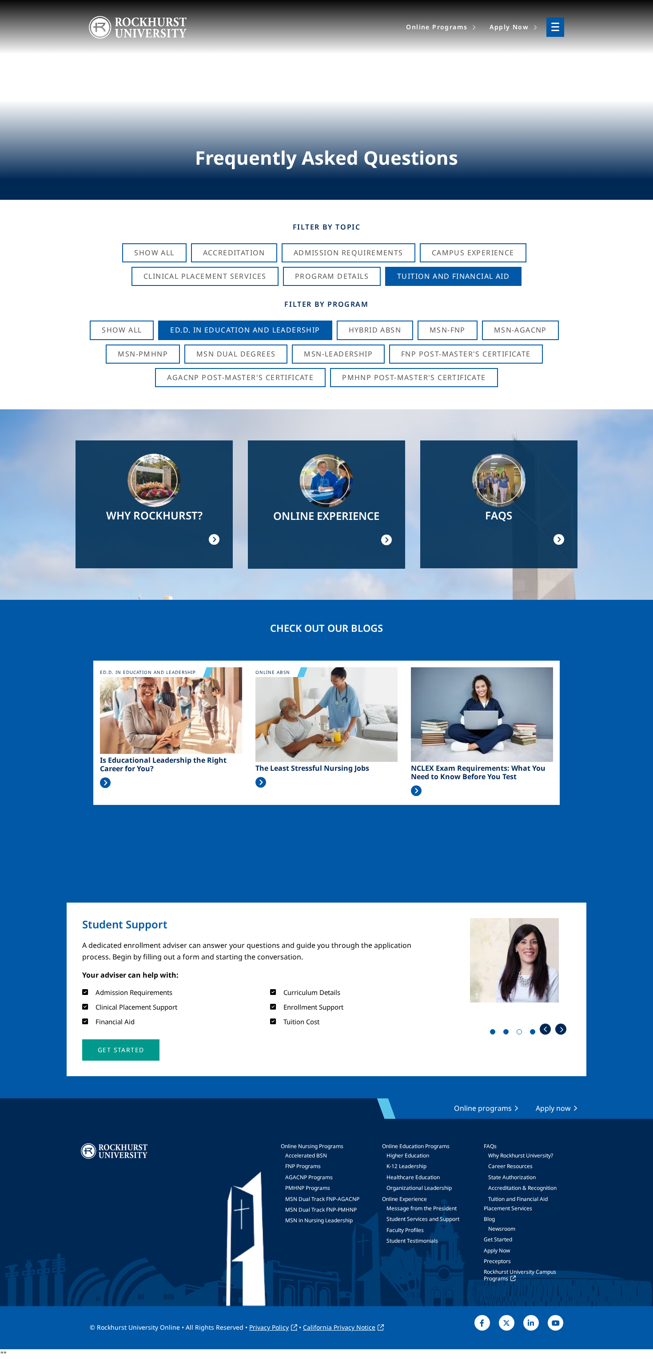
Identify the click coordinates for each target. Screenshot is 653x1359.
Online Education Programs (416, 1146)
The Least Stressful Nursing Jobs (312, 768)
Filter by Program (326, 304)
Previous (545, 1029)
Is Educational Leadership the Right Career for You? (163, 764)
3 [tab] (521, 1033)
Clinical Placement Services (205, 276)
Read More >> (105, 782)
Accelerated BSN (306, 1155)
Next (560, 1029)
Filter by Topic (327, 227)
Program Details (332, 276)
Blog (489, 1219)
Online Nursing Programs (312, 1146)
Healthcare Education (413, 1177)
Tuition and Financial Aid (518, 1199)
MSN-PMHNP (143, 354)
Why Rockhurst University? (520, 1155)
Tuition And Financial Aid (453, 276)
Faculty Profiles (405, 1230)
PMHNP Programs (307, 1188)
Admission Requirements (348, 253)
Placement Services (508, 1208)
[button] (120, 1050)
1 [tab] (494, 1033)
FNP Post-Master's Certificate (466, 354)
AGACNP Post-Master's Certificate (240, 377)
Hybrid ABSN (375, 330)
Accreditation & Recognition (522, 1188)
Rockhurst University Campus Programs (520, 1275)
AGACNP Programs (309, 1177)
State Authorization (512, 1177)
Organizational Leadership (419, 1188)
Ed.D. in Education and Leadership (245, 330)
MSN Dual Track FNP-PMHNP (321, 1209)
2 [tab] (507, 1033)
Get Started (498, 1239)
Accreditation (234, 253)
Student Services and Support (422, 1219)
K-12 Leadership (406, 1166)
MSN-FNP (448, 330)
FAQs (490, 1146)
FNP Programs (303, 1166)
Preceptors (497, 1261)
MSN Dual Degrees (235, 354)
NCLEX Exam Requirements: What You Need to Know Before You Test (478, 772)
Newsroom (501, 1228)
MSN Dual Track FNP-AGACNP (322, 1199)
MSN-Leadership (338, 354)
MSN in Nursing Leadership (319, 1220)
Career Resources (510, 1166)
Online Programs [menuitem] (436, 27)
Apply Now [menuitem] (509, 27)
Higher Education (407, 1155)
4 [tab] (534, 1033)
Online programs (483, 1108)
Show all (122, 330)
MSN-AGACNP (520, 330)
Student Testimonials (412, 1240)
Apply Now (497, 1250)
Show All (154, 253)
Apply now (553, 1108)
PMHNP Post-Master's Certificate (414, 377)
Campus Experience (473, 253)
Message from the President (421, 1208)
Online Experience (404, 1199)
